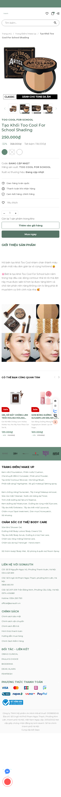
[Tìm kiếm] (55, 23)
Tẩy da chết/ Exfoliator (12, 507)
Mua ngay (30, 234)
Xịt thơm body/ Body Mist (14, 551)
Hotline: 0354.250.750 (12, 598)
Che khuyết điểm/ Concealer (15, 476)
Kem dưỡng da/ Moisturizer (14, 503)
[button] (58, 377)
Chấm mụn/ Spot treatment (15, 511)
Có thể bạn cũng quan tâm (21, 377)
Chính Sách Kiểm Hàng (13, 641)
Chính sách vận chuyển (13, 621)
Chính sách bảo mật (11, 616)
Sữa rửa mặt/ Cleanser (12, 496)
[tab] (19, 245)
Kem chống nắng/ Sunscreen (15, 492)
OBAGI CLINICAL (10, 654)
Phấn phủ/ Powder (39, 476)
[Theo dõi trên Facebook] (55, 400)
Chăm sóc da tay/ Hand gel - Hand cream (21, 542)
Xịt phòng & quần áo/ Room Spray (43, 551)
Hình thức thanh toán (12, 631)
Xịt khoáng (7, 515)
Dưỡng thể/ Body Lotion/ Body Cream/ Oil (22, 531)
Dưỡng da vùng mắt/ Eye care (42, 503)
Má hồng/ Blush (36, 480)
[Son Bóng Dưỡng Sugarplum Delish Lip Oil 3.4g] (45, 398)
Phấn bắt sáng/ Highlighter (14, 483)
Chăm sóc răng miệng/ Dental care (18, 539)
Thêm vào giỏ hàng (30, 225)
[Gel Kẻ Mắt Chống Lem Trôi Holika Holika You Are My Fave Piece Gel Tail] (16, 398)
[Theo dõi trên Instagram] (55, 405)
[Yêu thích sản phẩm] (47, 13)
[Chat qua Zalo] (55, 410)
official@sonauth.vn (11, 603)
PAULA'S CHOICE (10, 659)
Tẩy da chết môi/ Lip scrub (36, 507)
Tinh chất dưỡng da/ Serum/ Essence (19, 500)
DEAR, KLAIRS (8, 669)
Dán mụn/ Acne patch (40, 511)
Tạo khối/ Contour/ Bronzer (15, 480)
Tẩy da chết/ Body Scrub (13, 535)
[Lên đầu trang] (55, 422)
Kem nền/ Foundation (12, 472)
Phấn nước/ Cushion (33, 472)
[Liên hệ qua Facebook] (7, 771)
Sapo (37, 730)
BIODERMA (7, 664)
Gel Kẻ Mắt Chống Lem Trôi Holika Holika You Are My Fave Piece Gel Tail (15, 416)
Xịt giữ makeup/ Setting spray (43, 483)
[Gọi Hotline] (55, 415)
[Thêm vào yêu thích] (10, 202)
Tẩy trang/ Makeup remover (43, 492)
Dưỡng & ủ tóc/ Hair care (37, 535)
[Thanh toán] (24, 690)
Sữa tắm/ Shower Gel (12, 527)
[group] (30, 72)
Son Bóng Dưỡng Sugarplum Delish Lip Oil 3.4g (44, 416)
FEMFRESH (7, 674)
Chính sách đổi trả (10, 626)
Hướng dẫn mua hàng (12, 636)
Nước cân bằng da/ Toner (35, 496)
